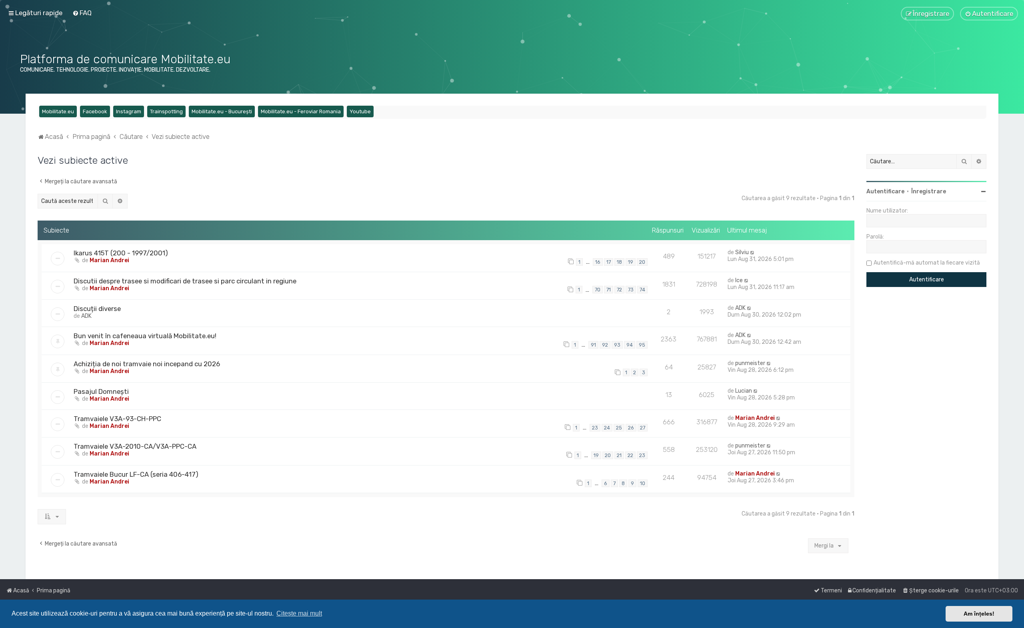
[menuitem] (82, 13)
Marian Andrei (109, 260)
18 (619, 262)
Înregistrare (928, 191)
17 (608, 262)
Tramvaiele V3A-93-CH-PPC (117, 419)
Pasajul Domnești (101, 391)
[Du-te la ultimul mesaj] (752, 252)
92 (605, 345)
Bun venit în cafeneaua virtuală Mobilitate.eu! (145, 336)
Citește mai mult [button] (299, 613)
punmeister (750, 363)
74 (642, 290)
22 (630, 455)
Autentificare (885, 191)
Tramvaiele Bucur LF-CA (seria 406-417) (136, 474)
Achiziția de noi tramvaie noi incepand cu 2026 (147, 364)
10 (642, 483)
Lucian (743, 390)
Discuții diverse (97, 309)
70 (597, 290)
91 (593, 345)
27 (642, 428)
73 (631, 290)
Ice (739, 280)
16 (597, 262)
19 (630, 262)
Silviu (742, 252)
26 (631, 428)
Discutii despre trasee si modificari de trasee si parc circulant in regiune (185, 281)
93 (617, 345)
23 (595, 428)
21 (619, 455)
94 (629, 345)
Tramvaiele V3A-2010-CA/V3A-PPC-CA (135, 446)
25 (619, 428)
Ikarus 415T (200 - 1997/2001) (121, 253)
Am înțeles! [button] (979, 613)
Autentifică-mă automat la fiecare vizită (927, 262)
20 (642, 262)
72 (619, 290)
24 (607, 428)
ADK (86, 316)
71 (608, 290)
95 (642, 345)
